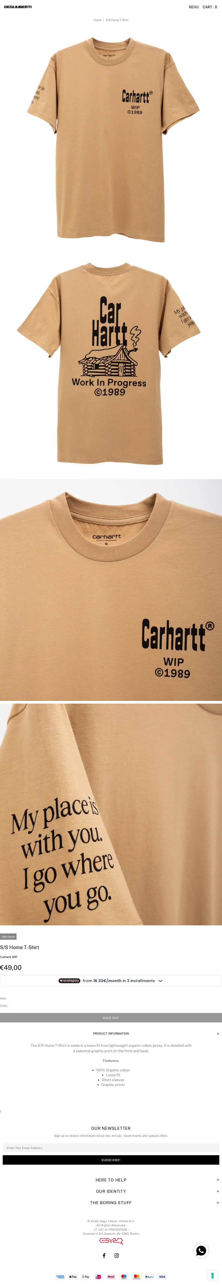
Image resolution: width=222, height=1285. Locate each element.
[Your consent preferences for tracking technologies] (212, 1275)
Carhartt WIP (8, 957)
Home (98, 20)
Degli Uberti (33, 7)
